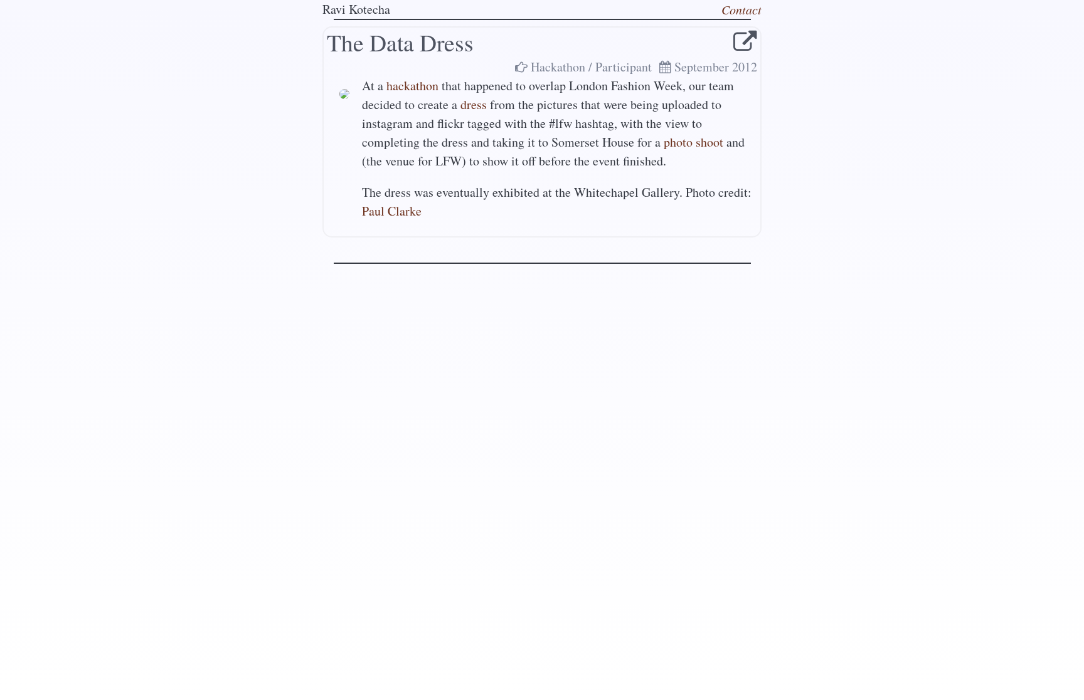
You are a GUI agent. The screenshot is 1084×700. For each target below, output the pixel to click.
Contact (741, 9)
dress (473, 104)
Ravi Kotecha (356, 9)
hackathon (412, 85)
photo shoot (693, 141)
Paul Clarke (392, 210)
